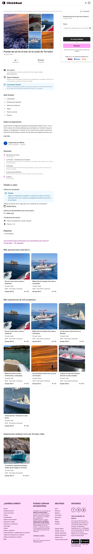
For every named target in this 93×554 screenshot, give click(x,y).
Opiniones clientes (39, 535)
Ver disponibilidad (76, 39)
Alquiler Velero (59, 528)
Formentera (58, 515)
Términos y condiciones (11, 524)
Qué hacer (10, 11)
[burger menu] (86, 3)
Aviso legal (7, 526)
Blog (5, 539)
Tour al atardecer (18, 11)
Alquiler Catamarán (60, 533)
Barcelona (58, 517)
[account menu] (89, 3)
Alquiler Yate (58, 537)
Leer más (7, 136)
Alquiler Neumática (60, 535)
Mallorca (57, 513)
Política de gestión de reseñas (12, 537)
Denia (56, 519)
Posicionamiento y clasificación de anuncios (17, 532)
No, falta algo (18, 243)
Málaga (57, 521)
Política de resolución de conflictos (14, 535)
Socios (6, 528)
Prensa (6, 515)
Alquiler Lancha (59, 531)
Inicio (5, 11)
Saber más (10, 213)
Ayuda (5, 508)
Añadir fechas (11, 206)
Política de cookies (9, 521)
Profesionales (8, 517)
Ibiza (56, 508)
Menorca (57, 511)
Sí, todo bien (8, 243)
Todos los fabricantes (61, 539)
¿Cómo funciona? (9, 513)
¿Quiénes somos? (9, 511)
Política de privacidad (10, 519)
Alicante (57, 524)
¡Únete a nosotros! (9, 530)
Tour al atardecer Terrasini (30, 11)
